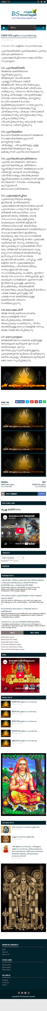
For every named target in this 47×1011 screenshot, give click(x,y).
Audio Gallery (6, 967)
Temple (12, 633)
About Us (5, 952)
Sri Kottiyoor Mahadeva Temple (11, 644)
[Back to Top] (28, 993)
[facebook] (38, 1)
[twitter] (41, 1)
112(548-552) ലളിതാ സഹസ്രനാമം (16, 426)
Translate (15, 561)
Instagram (5, 982)
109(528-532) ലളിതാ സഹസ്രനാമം (24, 731)
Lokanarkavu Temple (7, 637)
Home (4, 949)
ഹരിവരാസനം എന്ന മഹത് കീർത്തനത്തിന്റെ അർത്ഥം (20, 621)
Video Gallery (6, 970)
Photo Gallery (6, 965)
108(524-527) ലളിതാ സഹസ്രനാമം (24, 740)
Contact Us (6, 954)
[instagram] (44, 1)
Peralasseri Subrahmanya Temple (11, 647)
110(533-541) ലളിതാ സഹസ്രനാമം (16, 472)
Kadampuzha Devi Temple (9, 639)
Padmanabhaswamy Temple (9, 642)
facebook (42, 494)
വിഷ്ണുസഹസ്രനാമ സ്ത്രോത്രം (23, 836)
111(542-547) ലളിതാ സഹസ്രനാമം (16, 449)
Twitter (4, 985)
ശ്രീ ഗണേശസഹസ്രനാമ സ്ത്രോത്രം (26, 827)
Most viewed (34, 633)
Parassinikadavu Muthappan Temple (12, 649)
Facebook (5, 980)
